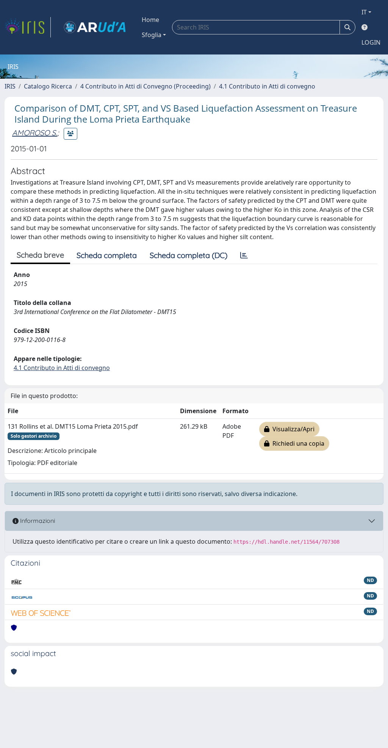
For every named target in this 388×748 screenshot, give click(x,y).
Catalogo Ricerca (48, 86)
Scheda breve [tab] (40, 255)
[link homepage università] (95, 27)
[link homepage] (28, 27)
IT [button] (364, 12)
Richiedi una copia (296, 443)
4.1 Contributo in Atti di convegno (267, 86)
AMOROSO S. (34, 132)
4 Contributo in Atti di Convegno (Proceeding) (145, 86)
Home (150, 20)
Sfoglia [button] (151, 35)
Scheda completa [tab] (107, 255)
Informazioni (37, 520)
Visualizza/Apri (291, 429)
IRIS (10, 86)
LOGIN (370, 42)
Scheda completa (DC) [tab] (188, 255)
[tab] (244, 255)
